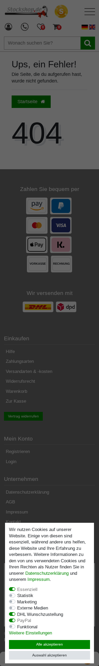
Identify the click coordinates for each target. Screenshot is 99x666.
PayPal (24, 620)
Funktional (27, 626)
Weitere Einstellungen (30, 632)
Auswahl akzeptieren (49, 655)
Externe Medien (32, 608)
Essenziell (27, 589)
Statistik (25, 595)
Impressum (38, 579)
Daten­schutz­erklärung (47, 573)
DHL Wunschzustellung (40, 614)
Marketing (27, 601)
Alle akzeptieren (49, 644)
